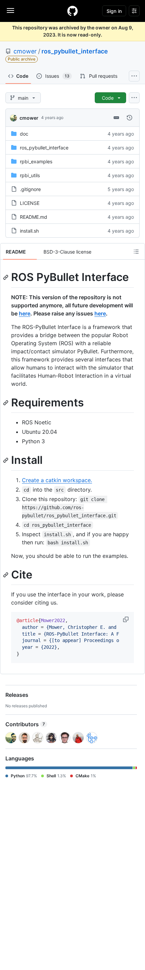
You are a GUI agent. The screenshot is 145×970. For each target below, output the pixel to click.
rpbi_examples (36, 161)
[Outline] (136, 251)
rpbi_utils (30, 175)
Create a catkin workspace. (57, 480)
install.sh (29, 231)
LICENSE (29, 203)
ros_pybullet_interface (74, 51)
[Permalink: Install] (6, 460)
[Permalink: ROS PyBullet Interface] (6, 277)
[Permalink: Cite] (6, 574)
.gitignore (30, 189)
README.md (33, 217)
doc (24, 134)
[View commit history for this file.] (129, 117)
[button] (126, 619)
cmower (25, 51)
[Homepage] (72, 10)
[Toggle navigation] (10, 10)
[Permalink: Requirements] (6, 402)
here (24, 313)
